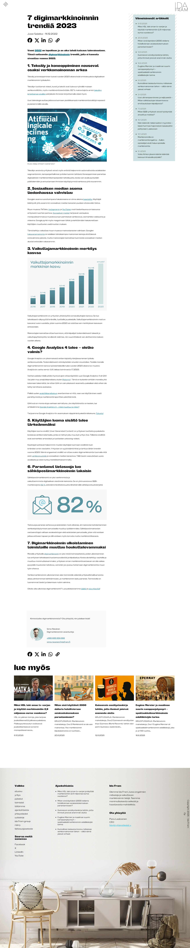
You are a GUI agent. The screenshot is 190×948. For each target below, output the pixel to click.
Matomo (66, 379)
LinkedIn (19, 852)
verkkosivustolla (39, 456)
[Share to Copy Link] (57, 40)
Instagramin (54, 209)
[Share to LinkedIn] (43, 40)
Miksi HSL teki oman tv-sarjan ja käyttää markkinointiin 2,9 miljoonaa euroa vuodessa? (76, 793)
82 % (43, 485)
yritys (18, 795)
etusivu (18, 791)
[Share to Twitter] (36, 40)
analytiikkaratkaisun (48, 393)
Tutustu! (99, 413)
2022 (38, 50)
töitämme (20, 806)
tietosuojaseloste (24, 828)
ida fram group (23, 821)
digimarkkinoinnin (59, 54)
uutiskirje (19, 817)
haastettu (87, 199)
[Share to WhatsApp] (50, 40)
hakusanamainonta (36, 234)
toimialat (19, 802)
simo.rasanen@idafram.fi (58, 642)
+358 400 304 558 (56, 638)
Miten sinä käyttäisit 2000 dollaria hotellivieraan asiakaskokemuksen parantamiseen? (73, 803)
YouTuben (66, 209)
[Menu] (6, 4)
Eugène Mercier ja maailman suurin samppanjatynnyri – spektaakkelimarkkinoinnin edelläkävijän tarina (75, 821)
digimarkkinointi (51, 554)
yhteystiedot (21, 813)
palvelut (19, 798)
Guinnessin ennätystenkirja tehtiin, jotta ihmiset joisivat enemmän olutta (75, 811)
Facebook (20, 844)
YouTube (19, 855)
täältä (83, 589)
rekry (17, 825)
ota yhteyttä (94, 589)
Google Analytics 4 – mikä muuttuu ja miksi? (59, 407)
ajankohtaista (22, 810)
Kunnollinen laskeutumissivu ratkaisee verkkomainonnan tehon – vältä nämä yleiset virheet (75, 831)
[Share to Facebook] (29, 40)
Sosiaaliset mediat (61, 213)
